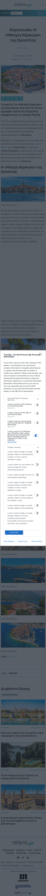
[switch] (37, 405)
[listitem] (23, 399)
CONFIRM (14, 532)
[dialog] (23, 448)
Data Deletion (9, 541)
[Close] (41, 355)
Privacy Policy (37, 541)
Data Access (23, 541)
